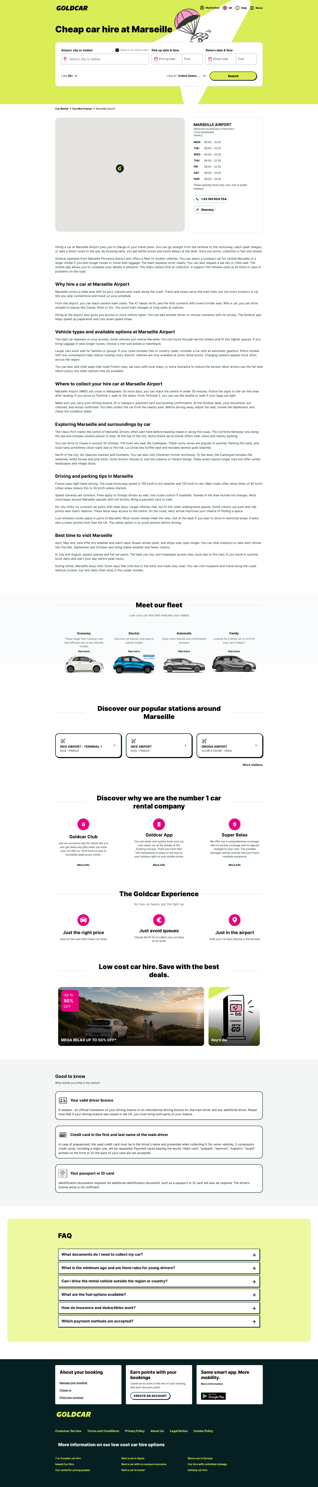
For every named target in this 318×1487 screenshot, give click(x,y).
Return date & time (219, 50)
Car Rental (61, 108)
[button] (120, 169)
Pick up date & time (165, 50)
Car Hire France (82, 108)
